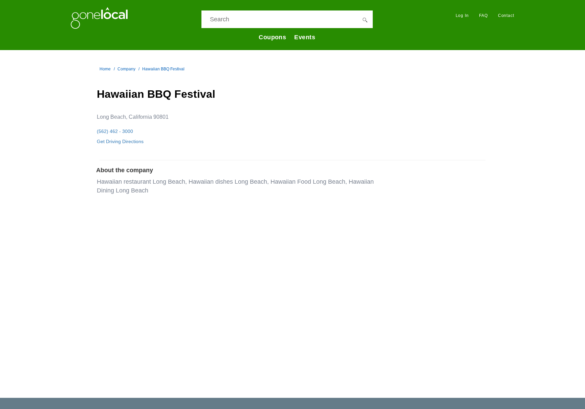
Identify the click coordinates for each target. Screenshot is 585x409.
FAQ (483, 15)
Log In (462, 15)
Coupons (272, 37)
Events (304, 37)
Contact (506, 15)
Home (105, 69)
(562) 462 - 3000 (115, 131)
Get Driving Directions (120, 141)
